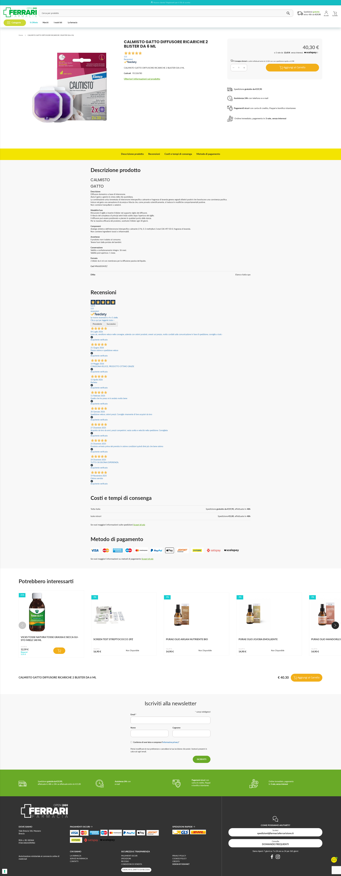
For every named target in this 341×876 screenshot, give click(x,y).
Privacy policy (179, 856)
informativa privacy (170, 742)
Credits (176, 861)
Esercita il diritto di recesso (136, 870)
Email (133, 715)
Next (335, 625)
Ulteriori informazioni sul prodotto (142, 79)
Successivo (111, 324)
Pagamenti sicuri (129, 856)
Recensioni (154, 154)
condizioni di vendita (131, 864)
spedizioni (126, 859)
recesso (125, 861)
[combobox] (166, 13)
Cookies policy (179, 859)
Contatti (74, 861)
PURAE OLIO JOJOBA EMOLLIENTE (258, 639)
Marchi (45, 23)
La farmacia (72, 23)
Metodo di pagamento (208, 154)
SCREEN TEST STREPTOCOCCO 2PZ (113, 639)
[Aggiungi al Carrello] (59, 650)
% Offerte (34, 23)
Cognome (176, 728)
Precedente (97, 324)
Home (21, 35)
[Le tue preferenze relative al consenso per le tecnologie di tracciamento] (4, 871)
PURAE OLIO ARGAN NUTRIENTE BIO (187, 639)
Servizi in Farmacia (79, 859)
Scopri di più (139, 525)
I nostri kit (58, 23)
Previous (22, 625)
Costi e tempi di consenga (178, 154)
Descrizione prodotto (132, 154)
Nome (133, 728)
